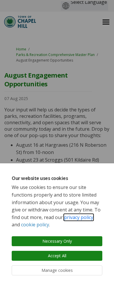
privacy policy (78, 217)
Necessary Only (57, 241)
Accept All (57, 255)
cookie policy (35, 224)
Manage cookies (57, 270)
